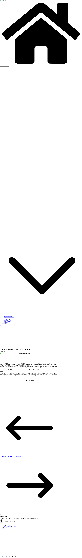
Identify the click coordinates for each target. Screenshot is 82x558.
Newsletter (3, 528)
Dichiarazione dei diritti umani (8, 316)
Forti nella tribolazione (7, 321)
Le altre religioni (4, 323)
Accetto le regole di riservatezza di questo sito (8, 521)
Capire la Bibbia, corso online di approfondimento (9, 526)
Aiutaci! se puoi (4, 527)
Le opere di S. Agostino (7, 318)
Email (1, 520)
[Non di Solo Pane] (41, 65)
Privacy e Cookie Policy (5, 524)
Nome (1, 519)
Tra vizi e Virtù (6, 322)
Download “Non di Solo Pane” (6, 525)
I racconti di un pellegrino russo (8, 319)
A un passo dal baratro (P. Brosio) (9, 317)
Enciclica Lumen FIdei (7, 320)
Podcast (3, 234)
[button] (42, 315)
